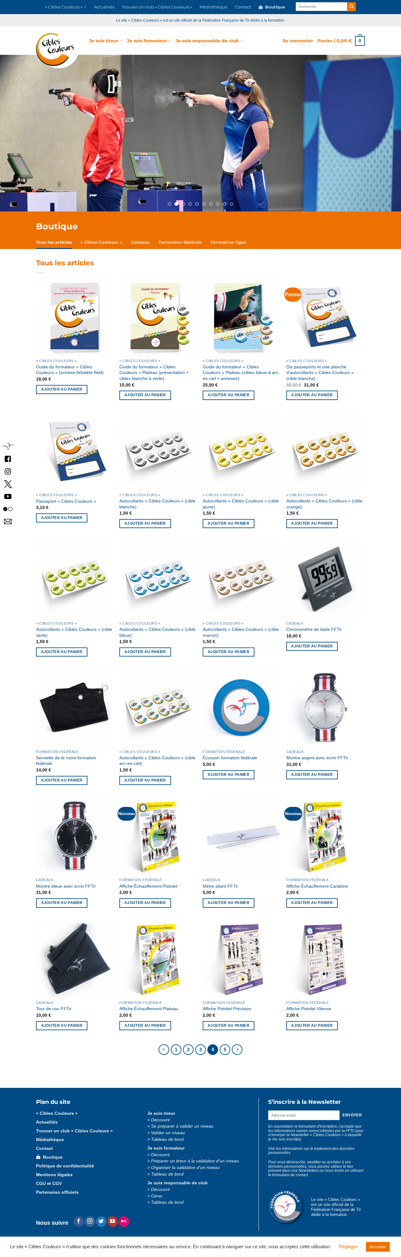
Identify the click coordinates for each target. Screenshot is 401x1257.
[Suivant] (237, 1049)
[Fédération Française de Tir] (8, 446)
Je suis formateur (147, 41)
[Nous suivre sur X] (8, 483)
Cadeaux (140, 242)
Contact (243, 7)
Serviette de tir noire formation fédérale (66, 760)
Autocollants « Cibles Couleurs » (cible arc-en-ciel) (157, 760)
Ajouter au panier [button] (62, 389)
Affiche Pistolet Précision (227, 1008)
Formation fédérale (180, 242)
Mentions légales (54, 1174)
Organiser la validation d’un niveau (185, 1167)
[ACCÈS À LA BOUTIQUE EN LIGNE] (200, 133)
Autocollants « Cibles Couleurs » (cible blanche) (157, 503)
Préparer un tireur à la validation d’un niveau (195, 1161)
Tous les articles (54, 242)
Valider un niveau (168, 1132)
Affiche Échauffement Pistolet (148, 886)
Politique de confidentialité (65, 1166)
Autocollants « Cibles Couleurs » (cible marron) (241, 632)
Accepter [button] (378, 1246)
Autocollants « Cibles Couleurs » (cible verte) (74, 632)
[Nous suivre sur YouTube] (8, 496)
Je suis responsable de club (207, 41)
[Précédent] (164, 1049)
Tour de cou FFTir (53, 1008)
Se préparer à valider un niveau (182, 1126)
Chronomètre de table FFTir (314, 629)
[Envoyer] (351, 6)
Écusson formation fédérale (230, 757)
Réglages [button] (348, 1246)
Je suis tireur (103, 41)
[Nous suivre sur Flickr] (8, 508)
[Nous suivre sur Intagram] (8, 471)
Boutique (274, 7)
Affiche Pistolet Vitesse (308, 1008)
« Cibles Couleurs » (63, 7)
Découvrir (160, 1120)
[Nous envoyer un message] (8, 521)
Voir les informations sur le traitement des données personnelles (311, 1150)
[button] (298, 40)
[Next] (365, 133)
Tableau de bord (167, 1139)
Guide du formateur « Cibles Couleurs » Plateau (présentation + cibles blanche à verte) (154, 372)
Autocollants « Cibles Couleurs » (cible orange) (324, 503)
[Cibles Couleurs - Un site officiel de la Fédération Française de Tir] (58, 51)
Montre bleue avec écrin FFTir (66, 886)
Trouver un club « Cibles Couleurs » (157, 7)
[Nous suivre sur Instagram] (90, 1221)
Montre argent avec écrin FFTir (317, 757)
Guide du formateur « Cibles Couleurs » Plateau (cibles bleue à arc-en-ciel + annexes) (241, 372)
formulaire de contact (290, 1175)
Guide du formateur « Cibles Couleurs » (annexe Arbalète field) (70, 369)
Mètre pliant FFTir (220, 886)
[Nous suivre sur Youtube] (112, 1221)
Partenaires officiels (57, 1192)
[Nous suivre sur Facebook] (8, 458)
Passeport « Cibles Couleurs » (66, 501)
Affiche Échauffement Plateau (148, 1008)
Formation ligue (229, 242)
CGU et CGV (49, 1183)
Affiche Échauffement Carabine (317, 886)
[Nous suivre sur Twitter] (101, 1221)
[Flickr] (124, 1221)
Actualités (104, 7)
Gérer (157, 1196)
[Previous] (36, 133)
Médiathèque (213, 7)
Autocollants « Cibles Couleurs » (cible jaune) (241, 503)
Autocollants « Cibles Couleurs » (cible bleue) (157, 632)
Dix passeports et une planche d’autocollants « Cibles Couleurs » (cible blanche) (320, 372)
